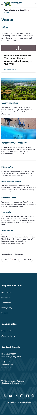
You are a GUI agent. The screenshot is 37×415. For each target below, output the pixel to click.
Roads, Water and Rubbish (15, 10)
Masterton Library (8, 336)
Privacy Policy (6, 308)
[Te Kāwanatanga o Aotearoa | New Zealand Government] (15, 382)
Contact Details (10, 347)
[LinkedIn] (16, 396)
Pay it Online (6, 292)
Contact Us (5, 297)
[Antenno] (5, 396)
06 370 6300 (11, 354)
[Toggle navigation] (28, 10)
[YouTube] (10, 396)
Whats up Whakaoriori (9, 331)
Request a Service (11, 286)
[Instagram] (22, 396)
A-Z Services (6, 303)
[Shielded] (33, 396)
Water (6, 13)
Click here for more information (16, 69)
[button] (2, 4)
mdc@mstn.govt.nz (13, 357)
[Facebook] (27, 396)
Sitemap (4, 313)
